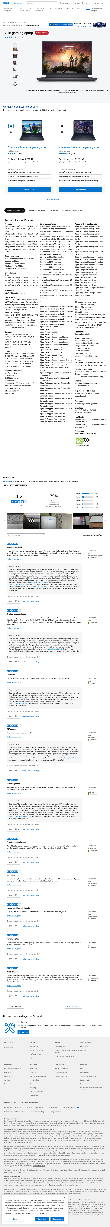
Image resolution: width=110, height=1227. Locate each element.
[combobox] (41, 3)
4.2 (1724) (19, 37)
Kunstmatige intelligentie (12, 1068)
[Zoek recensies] (43, 535)
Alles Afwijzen (41, 1219)
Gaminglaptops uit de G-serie (12, 25)
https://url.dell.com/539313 (18, 817)
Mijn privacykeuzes (68, 1107)
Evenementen (84, 1072)
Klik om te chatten (39, 1166)
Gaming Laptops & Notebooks (18, 22)
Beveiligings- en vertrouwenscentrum (92, 1084)
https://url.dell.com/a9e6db (38, 582)
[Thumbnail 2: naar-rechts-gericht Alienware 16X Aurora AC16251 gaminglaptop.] (62, 132)
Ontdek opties (29, 189)
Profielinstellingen (35, 1054)
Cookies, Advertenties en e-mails (15, 1112)
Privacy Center (85, 1080)
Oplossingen (8, 1076)
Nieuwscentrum (35, 1084)
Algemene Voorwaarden (35, 1107)
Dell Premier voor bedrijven (96, 10)
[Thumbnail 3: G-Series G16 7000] (15, 63)
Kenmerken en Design (37, 210)
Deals (6, 1084)
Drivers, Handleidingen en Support (75, 210)
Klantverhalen (34, 1095)
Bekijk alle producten (53, 199)
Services (7, 1080)
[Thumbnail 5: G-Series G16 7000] (15, 76)
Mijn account (34, 1046)
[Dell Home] (4, 22)
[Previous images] (15, 43)
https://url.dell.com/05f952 (18, 584)
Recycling (33, 1088)
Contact (83, 1050)
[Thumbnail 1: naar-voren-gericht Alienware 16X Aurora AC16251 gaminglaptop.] (62, 126)
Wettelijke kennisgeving (88, 1076)
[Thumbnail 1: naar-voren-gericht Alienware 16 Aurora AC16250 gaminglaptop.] (11, 126)
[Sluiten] (64, 1197)
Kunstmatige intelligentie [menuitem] (7, 10)
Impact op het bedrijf (36, 1091)
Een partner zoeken (61, 1068)
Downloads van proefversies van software (91, 1089)
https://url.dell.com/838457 (38, 586)
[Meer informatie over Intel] (99, 24)
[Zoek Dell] (55, 3)
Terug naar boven (72, 1006)
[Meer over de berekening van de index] (82, 441)
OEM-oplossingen (61, 1072)
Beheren (14, 1219)
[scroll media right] (105, 521)
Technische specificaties (15, 210)
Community (84, 1046)
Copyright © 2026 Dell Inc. (13, 1107)
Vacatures (33, 1072)
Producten (7, 1072)
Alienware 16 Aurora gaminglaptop (27, 147)
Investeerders (34, 1080)
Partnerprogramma (61, 1076)
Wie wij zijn (33, 1068)
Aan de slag (23, 1032)
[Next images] (15, 85)
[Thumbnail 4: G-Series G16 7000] (15, 70)
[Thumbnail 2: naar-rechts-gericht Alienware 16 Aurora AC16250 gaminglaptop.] (11, 132)
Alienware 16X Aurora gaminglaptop (79, 147)
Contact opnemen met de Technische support (67, 1051)
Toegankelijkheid (55, 1112)
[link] (76, 3)
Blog (81, 1068)
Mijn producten (35, 1058)
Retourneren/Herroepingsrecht (65, 1056)
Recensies (54, 210)
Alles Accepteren (57, 1219)
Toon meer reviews (16, 1006)
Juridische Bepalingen (38, 1112)
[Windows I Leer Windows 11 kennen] (61, 24)
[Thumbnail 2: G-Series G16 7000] (15, 56)
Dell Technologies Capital (38, 1076)
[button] (65, 3)
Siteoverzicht (8, 1047)
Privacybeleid (52, 1107)
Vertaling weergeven (14, 559)
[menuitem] (25, 9)
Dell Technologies (10, 1102)
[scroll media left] (5, 521)
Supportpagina (60, 1046)
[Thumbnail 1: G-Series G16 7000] (15, 49)
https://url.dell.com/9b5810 (52, 649)
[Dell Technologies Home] (13, 3)
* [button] (14, 332)
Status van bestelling (37, 1050)
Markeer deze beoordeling (30, 601)
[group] (67, 62)
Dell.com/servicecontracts (92, 1138)
